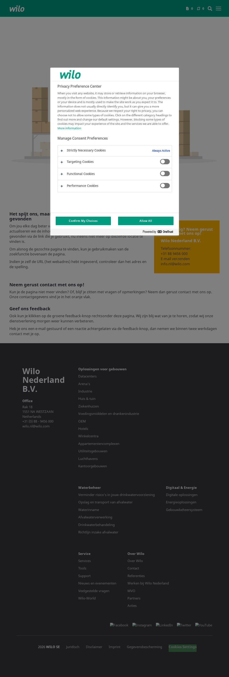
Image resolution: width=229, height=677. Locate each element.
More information (69, 128)
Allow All (146, 221)
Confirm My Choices (83, 221)
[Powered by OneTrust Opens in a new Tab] (160, 232)
